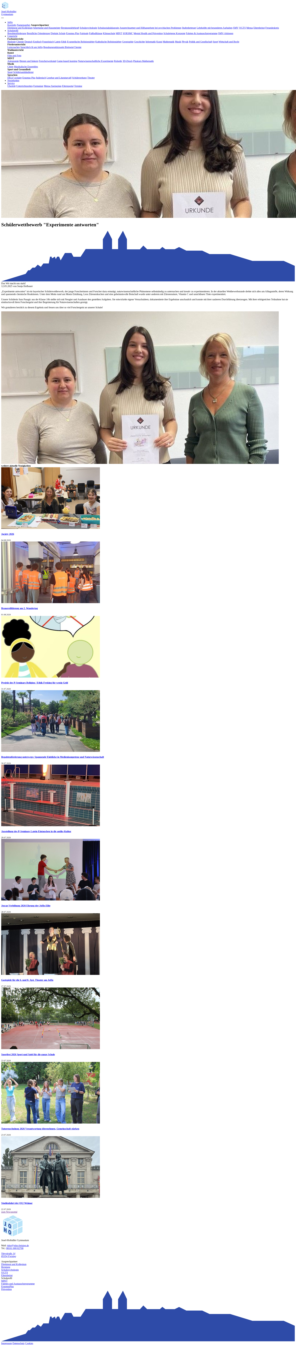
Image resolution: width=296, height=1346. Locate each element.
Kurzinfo (11, 25)
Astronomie (13, 61)
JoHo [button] (10, 22)
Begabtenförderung (16, 33)
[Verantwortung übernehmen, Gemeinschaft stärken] (50, 1122)
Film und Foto (14, 55)
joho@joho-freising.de (18, 1245)
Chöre (10, 66)
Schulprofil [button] (12, 30)
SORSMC (128, 33)
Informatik (151, 41)
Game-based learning (67, 61)
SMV (235, 27)
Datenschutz (18, 1343)
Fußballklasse (95, 33)
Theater (91, 77)
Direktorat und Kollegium (20, 27)
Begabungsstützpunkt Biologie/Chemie (62, 47)
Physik (185, 41)
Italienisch (41, 77)
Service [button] (11, 83)
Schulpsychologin (88, 27)
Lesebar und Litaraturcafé (59, 77)
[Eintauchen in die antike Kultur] (50, 825)
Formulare (38, 86)
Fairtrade (84, 33)
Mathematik (168, 41)
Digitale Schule (58, 33)
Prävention (6, 1289)
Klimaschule (109, 33)
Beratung (5, 1267)
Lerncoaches (13, 47)
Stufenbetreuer (189, 27)
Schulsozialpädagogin (108, 27)
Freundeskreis (272, 27)
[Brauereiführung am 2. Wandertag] (50, 602)
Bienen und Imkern (28, 61)
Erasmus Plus (72, 33)
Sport (215, 41)
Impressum (6, 1343)
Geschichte (139, 41)
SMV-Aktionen (225, 33)
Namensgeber (23, 25)
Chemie (20, 41)
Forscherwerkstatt (47, 61)
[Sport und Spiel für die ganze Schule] (50, 1048)
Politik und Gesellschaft (200, 41)
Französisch (48, 41)
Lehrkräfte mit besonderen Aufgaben (214, 27)
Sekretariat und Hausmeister (46, 27)
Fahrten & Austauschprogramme (202, 33)
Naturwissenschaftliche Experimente (95, 61)
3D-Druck (128, 61)
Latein (57, 41)
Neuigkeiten (13, 80)
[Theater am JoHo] (50, 974)
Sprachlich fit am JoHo (31, 47)
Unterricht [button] (12, 36)
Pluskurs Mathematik (143, 61)
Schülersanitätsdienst (23, 72)
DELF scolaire (14, 77)
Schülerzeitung (79, 77)
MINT (119, 33)
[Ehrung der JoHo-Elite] (50, 899)
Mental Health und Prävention (148, 33)
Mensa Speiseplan (53, 86)
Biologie (11, 41)
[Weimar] (50, 1197)
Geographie (128, 41)
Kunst (159, 41)
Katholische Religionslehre (108, 41)
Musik (178, 41)
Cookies (29, 1343)
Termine (78, 86)
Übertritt (11, 86)
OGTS (242, 27)
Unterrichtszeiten (24, 86)
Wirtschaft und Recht (229, 41)
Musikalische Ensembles (26, 66)
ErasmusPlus (7, 1286)
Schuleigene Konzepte (174, 33)
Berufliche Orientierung (38, 33)
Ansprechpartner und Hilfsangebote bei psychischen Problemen (150, 27)
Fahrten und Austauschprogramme (18, 1283)
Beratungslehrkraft (70, 27)
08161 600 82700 (14, 1248)
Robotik (118, 61)
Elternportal (68, 86)
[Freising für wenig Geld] (50, 676)
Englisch (37, 41)
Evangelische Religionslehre (81, 41)
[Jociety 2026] (50, 528)
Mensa (249, 27)
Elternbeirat (259, 27)
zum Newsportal (9, 1212)
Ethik (63, 41)
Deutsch (29, 41)
